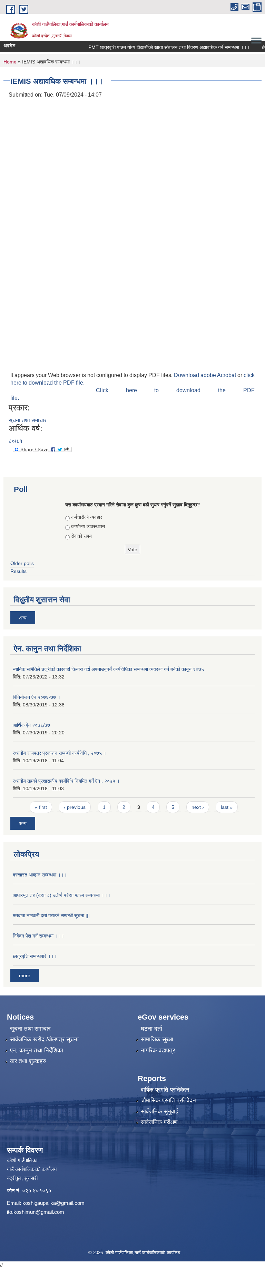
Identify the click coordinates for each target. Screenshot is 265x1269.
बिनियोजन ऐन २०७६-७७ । (36, 697)
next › (198, 807)
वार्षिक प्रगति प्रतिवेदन (165, 1090)
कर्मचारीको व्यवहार (86, 517)
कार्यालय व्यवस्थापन (88, 526)
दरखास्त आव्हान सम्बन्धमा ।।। (40, 875)
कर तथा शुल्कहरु (28, 1061)
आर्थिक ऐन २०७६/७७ (31, 725)
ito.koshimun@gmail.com (35, 1212)
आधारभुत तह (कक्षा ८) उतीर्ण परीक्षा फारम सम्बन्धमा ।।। (61, 895)
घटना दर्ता (151, 1028)
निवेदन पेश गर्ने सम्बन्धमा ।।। (38, 936)
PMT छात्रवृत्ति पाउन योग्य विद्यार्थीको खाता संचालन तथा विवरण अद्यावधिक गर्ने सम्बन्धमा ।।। (156, 47)
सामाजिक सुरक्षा (157, 1039)
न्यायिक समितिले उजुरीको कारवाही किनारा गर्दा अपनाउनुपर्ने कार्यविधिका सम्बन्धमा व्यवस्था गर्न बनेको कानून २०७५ (108, 669)
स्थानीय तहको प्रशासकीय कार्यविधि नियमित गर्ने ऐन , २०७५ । (66, 781)
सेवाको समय (81, 536)
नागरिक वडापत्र (158, 1050)
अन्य (23, 618)
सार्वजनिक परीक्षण (159, 1122)
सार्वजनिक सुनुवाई (159, 1111)
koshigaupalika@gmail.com (53, 1203)
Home (10, 62)
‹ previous (75, 807)
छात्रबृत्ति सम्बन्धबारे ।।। (35, 956)
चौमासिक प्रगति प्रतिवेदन (168, 1100)
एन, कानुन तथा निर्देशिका (36, 1050)
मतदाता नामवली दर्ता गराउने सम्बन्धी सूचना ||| (51, 915)
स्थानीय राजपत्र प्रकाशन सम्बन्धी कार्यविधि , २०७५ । (59, 753)
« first (41, 807)
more (24, 975)
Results (18, 571)
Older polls (22, 563)
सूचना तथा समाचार (28, 420)
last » (227, 807)
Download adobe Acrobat (205, 375)
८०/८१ (15, 441)
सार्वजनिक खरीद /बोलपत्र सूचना (44, 1039)
